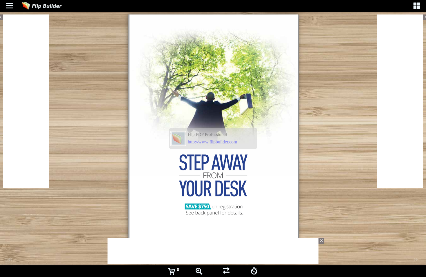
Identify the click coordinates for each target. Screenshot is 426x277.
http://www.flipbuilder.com (212, 141)
